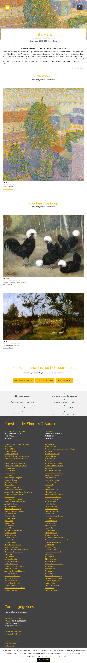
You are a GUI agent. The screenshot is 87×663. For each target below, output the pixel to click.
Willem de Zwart (51, 590)
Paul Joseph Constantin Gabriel (16, 466)
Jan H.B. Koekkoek (11, 504)
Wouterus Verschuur (12, 581)
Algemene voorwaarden (13, 641)
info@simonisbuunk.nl (24, 380)
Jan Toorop (49, 566)
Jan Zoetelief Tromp (12, 590)
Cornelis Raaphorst (52, 549)
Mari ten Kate (9, 485)
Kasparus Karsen (11, 480)
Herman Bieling (50, 456)
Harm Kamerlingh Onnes (54, 516)
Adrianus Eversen (11, 461)
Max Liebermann (51, 523)
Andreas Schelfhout (12, 559)
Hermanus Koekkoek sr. (13, 506)
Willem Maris (9, 525)
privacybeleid (50, 656)
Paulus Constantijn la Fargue (15, 463)
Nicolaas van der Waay (53, 578)
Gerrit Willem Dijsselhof (53, 475)
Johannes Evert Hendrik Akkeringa (17, 444)
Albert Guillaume (51, 492)
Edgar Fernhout (50, 482)
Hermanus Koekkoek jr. (13, 509)
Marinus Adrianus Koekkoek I (15, 511)
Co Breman (49, 468)
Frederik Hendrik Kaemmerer (55, 537)
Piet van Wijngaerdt (52, 581)
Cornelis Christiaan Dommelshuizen (17, 456)
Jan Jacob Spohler (11, 569)
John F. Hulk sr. (10, 473)
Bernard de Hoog (51, 506)
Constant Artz (50, 444)
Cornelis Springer (11, 573)
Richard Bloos (50, 458)
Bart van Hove (10, 468)
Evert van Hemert (51, 499)
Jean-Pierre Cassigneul (53, 470)
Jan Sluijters (49, 557)
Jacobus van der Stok (12, 576)
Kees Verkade (50, 569)
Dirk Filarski (49, 485)
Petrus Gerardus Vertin (13, 583)
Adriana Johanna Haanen (54, 494)
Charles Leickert (10, 516)
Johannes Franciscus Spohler (15, 566)
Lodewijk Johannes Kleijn (13, 490)
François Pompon (51, 547)
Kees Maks (49, 528)
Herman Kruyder (51, 521)
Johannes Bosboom (11, 451)
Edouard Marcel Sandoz (53, 552)
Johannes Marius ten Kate (14, 487)
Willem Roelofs (10, 542)
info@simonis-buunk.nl (13, 626)
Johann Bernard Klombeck (14, 494)
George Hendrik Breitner (54, 466)
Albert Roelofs (10, 540)
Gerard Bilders (10, 449)
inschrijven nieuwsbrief (13, 632)
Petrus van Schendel (12, 561)
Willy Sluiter (49, 554)
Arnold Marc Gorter (52, 490)
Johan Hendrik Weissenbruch (15, 588)
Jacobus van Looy (51, 535)
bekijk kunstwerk (8, 189)
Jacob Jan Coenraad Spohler (15, 571)
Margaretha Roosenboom (14, 552)
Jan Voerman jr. (50, 571)
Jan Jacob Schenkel (11, 564)
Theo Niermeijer (51, 533)
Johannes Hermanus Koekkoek (15, 502)
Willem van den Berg (52, 454)
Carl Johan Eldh (50, 478)
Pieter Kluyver (9, 497)
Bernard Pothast (10, 533)
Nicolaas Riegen (10, 535)
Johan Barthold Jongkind (13, 478)
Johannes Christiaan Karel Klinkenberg (18, 492)
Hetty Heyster (50, 504)
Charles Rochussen (11, 537)
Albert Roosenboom (12, 547)
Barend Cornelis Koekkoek (14, 499)
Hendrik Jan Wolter (52, 585)
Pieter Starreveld (51, 561)
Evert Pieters (49, 545)
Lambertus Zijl (50, 588)
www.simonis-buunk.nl (13, 623)
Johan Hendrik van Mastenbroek (56, 540)
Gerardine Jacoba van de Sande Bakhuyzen (60, 449)
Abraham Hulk (10, 470)
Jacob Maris (9, 521)
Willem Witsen (50, 583)
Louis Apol (8, 446)
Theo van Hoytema (52, 511)
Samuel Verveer (10, 585)
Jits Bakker (49, 451)
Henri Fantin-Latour (52, 480)
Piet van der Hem (51, 509)
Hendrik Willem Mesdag (13, 530)
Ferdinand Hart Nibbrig (53, 497)
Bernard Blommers (11, 454)
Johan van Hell (50, 502)
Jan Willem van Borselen (54, 463)
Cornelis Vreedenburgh (53, 576)
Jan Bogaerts (49, 461)
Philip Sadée (9, 554)
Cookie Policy (9, 646)
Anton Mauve (9, 528)
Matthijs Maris (9, 523)
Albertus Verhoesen (12, 578)
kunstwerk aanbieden (13, 634)
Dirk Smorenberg (51, 559)
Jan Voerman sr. (51, 573)
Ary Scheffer (9, 557)
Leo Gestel (49, 487)
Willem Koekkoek (11, 514)
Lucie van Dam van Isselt (54, 473)
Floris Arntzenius (51, 446)
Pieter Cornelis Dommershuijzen (16, 458)
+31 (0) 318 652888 (45, 380)
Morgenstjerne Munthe (53, 542)
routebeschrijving (65, 380)
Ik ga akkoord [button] (44, 660)
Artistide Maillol (51, 525)
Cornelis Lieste (10, 518)
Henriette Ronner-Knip (13, 545)
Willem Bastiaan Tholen (54, 564)
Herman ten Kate (11, 482)
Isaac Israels (49, 514)
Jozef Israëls (9, 475)
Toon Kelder (49, 518)
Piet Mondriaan (50, 530)
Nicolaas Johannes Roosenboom (16, 549)
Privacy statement (11, 643)
